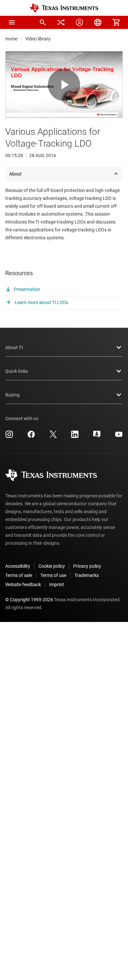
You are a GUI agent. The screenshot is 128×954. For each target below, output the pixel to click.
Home (11, 38)
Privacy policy (87, 566)
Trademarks (87, 575)
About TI (14, 347)
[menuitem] (42, 22)
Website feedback (23, 584)
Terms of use (53, 575)
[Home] (64, 8)
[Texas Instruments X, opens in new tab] (53, 436)
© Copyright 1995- (29, 599)
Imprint (56, 584)
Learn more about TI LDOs (41, 302)
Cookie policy (51, 566)
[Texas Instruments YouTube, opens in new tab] (119, 436)
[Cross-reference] (61, 22)
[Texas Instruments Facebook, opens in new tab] (31, 436)
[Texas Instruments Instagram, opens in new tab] (9, 436)
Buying (12, 394)
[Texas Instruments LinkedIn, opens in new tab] (75, 436)
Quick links (16, 371)
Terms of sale (18, 575)
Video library (38, 38)
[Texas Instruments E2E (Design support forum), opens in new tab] (97, 436)
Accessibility (17, 566)
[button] (12, 22)
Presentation (27, 289)
